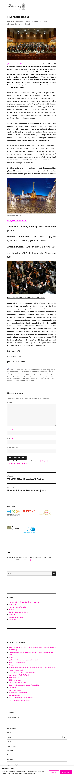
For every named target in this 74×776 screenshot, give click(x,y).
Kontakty (10, 759)
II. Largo (41, 373)
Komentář (11, 402)
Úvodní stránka (12, 728)
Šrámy (11, 657)
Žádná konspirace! (15, 680)
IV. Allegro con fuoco (49, 373)
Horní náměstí (34, 373)
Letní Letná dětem (15, 690)
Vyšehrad (22, 380)
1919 (51, 369)
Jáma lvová (12, 687)
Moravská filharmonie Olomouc (21, 377)
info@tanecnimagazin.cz (35, 560)
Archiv (9, 742)
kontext (32, 375)
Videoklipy (12, 615)
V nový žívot (43, 378)
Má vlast (36, 375)
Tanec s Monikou (14, 695)
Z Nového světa (29, 380)
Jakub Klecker (11, 375)
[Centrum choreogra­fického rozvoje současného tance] (13, 532)
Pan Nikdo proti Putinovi (17, 662)
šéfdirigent (42, 377)
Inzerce (9, 755)
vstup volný (16, 380)
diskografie (15, 373)
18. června (43, 369)
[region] (37, 770)
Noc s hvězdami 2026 (16, 670)
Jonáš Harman (19, 375)
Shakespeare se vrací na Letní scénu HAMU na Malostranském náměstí (32, 667)
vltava (48, 378)
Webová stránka (13, 448)
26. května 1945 (16, 371)
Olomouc (32, 377)
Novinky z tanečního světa (32, 369)
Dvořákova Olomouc (24, 373)
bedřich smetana (44, 371)
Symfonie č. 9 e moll (18, 378)
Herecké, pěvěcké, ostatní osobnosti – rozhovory (24, 602)
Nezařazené (13, 604)
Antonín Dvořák (35, 371)
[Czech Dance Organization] (13, 516)
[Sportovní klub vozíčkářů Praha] (29, 532)
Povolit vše (65, 772)
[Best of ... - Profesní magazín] (45, 516)
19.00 (48, 369)
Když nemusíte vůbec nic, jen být (19, 700)
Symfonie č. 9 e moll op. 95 (31, 378)
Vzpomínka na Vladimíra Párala (19, 675)
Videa (9, 737)
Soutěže (11, 609)
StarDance (10, 733)
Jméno (10, 429)
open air (37, 377)
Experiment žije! (14, 677)
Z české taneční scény (16, 617)
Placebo (11, 665)
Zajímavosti (13, 620)
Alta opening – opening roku (18, 693)
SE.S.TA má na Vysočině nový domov (21, 698)
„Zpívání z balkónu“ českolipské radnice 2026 (23, 660)
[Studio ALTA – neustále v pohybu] (29, 516)
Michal (11, 369)
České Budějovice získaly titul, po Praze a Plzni (24, 685)
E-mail (10, 439)
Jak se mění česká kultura (17, 682)
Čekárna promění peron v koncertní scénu (22, 672)
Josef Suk (26, 375)
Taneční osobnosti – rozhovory (19, 612)
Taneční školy (11, 746)
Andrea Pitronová (25, 371)
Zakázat (53, 772)
